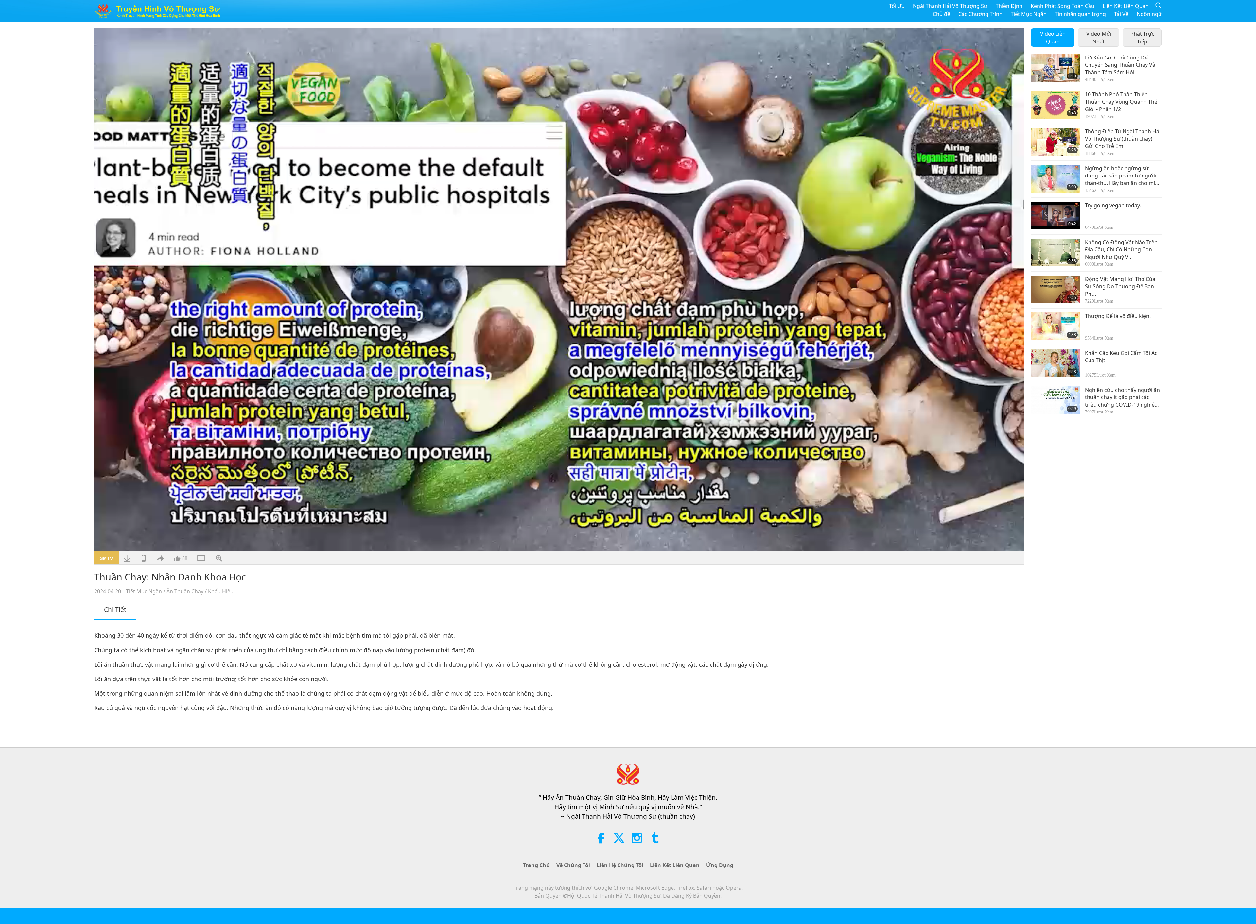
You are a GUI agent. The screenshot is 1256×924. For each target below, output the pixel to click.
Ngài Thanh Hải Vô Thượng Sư (950, 5)
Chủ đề (941, 14)
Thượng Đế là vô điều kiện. (1118, 316)
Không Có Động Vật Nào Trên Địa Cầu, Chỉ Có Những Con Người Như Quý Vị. (1121, 249)
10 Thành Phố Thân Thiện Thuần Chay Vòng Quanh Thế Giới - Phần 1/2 (1121, 102)
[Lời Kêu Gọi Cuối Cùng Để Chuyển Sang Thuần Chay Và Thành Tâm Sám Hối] (1055, 68)
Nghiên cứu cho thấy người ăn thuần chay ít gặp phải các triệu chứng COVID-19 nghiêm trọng (1122, 397)
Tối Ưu (897, 5)
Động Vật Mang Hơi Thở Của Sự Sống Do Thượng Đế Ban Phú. (1120, 286)
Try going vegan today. (1113, 205)
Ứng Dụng (719, 865)
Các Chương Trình (980, 14)
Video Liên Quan (1053, 37)
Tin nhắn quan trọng (1080, 14)
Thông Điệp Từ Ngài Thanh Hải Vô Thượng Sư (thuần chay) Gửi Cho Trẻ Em (1122, 139)
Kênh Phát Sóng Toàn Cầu (1062, 5)
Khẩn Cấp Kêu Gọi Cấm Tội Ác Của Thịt (1121, 356)
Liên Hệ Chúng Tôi (620, 865)
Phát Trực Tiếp (1142, 37)
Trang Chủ (536, 865)
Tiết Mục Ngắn (1029, 14)
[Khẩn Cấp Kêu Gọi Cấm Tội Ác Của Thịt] (1055, 363)
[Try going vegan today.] (1055, 215)
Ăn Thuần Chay (184, 591)
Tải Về (1121, 14)
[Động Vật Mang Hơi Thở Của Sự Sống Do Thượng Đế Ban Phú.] (1055, 289)
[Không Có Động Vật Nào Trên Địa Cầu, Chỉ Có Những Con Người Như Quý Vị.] (1055, 252)
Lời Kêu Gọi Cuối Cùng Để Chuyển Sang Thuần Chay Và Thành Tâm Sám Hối (1120, 65)
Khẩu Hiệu (221, 591)
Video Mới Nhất (1098, 37)
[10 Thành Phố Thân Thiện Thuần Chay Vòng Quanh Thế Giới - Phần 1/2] (1055, 105)
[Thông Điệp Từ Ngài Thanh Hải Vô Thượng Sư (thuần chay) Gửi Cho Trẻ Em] (1055, 142)
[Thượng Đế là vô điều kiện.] (1055, 326)
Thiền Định (1009, 5)
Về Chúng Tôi (573, 865)
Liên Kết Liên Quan (1126, 5)
